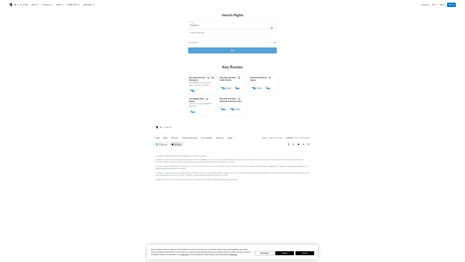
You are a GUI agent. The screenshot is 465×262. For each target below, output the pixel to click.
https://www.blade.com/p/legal (225, 180)
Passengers (193, 43)
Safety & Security (189, 138)
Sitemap (219, 138)
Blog (165, 138)
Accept (304, 253)
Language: (425, 5)
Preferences (264, 253)
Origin (192, 22)
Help (157, 138)
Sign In (442, 5)
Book (34, 5)
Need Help (87, 5)
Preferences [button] (233, 254)
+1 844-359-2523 (274, 138)
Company (46, 5)
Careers (174, 138)
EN (433, 5)
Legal (229, 138)
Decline (284, 253)
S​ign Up (451, 5)
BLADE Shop (72, 5)
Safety (58, 5)
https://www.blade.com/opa (166, 169)
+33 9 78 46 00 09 (302, 138)
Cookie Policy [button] (184, 254)
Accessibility (206, 138)
